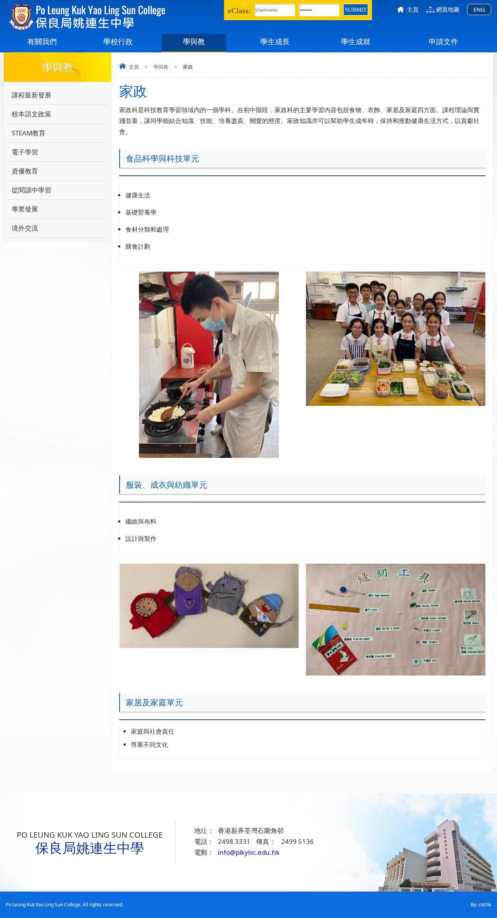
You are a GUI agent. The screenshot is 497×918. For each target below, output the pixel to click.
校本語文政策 (31, 113)
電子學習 (25, 151)
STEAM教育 (28, 132)
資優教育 (25, 170)
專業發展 (25, 208)
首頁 (134, 66)
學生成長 (275, 41)
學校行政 (118, 41)
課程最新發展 (31, 94)
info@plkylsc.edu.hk (249, 852)
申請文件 (443, 41)
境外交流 (25, 227)
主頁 (413, 9)
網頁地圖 (447, 9)
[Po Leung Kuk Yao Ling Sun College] (111, 17)
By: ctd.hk (481, 904)
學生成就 (355, 41)
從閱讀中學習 (31, 189)
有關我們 (42, 41)
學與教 (194, 41)
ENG (479, 9)
